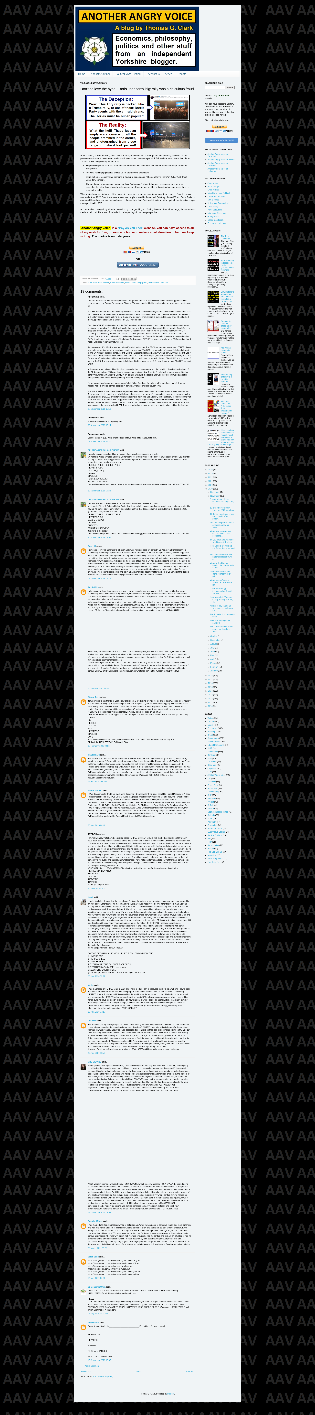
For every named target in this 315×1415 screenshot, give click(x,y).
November (215, 496)
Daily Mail (212, 765)
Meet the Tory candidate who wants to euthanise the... (221, 608)
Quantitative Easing (216, 832)
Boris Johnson (103, 283)
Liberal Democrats (216, 745)
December (215, 492)
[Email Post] (117, 279)
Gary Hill (92, 546)
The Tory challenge (225, 237)
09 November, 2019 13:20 (99, 441)
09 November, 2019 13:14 (99, 425)
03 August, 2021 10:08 (98, 1314)
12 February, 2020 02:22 (99, 781)
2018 (210, 675)
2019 (95, 283)
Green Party (213, 785)
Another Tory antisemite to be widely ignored (226, 378)
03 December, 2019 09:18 (99, 578)
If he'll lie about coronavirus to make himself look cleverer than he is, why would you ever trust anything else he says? (221, 437)
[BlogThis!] (125, 278)
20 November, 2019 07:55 (99, 491)
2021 (210, 481)
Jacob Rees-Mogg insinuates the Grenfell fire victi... (221, 591)
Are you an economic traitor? (226, 350)
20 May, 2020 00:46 (96, 825)
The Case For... (214, 862)
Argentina (212, 855)
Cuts (210, 772)
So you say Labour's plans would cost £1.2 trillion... (222, 541)
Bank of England (215, 835)
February (214, 667)
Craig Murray (213, 190)
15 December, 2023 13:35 (99, 1360)
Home (81, 74)
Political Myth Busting (128, 74)
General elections (117, 283)
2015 (210, 687)
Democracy (213, 752)
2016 (210, 683)
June (212, 651)
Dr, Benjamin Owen (96, 1287)
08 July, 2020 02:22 (96, 976)
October (214, 636)
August (213, 644)
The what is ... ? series (159, 74)
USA (210, 758)
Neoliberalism (214, 742)
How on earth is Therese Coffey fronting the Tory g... (221, 599)
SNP (210, 795)
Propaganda (142, 283)
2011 (210, 702)
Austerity (211, 731)
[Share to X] (128, 278)
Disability (212, 782)
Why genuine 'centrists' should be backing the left (221, 582)
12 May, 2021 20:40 (96, 1278)
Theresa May (153, 283)
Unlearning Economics (218, 203)
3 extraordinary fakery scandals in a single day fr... (222, 501)
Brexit (210, 735)
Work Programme (215, 858)
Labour (211, 721)
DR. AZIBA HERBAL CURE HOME (104, 450)
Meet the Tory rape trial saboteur (220, 621)
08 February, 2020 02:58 (99, 746)
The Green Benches (216, 196)
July (212, 648)
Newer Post (86, 1372)
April (212, 659)
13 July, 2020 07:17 (96, 1012)
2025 (210, 469)
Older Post (189, 1372)
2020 (210, 485)
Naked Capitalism (215, 220)
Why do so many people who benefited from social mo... (220, 533)
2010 (210, 706)
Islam (210, 818)
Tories (162, 283)
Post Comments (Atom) (103, 1376)
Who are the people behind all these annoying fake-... (222, 524)
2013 (210, 695)
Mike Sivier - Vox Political (219, 193)
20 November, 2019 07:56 (99, 537)
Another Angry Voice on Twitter (221, 160)
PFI (209, 838)
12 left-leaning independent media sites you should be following (227, 265)
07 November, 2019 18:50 (99, 409)
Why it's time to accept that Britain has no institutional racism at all (227, 297)
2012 (210, 699)
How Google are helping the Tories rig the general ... (222, 548)
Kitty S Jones (213, 200)
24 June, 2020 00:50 (97, 888)
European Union (215, 828)
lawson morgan (95, 790)
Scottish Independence (218, 812)
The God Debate (215, 852)
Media (127, 283)
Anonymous (93, 1322)
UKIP (210, 748)
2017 (90, 283)
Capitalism (212, 768)
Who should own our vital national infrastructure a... (221, 556)
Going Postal (213, 216)
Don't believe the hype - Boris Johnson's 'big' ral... (220, 574)
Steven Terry (94, 697)
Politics (133, 283)
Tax (209, 778)
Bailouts (211, 815)
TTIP (210, 842)
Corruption (212, 825)
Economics (212, 728)
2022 (210, 477)
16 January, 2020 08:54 (98, 688)
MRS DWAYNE (94, 1062)
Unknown (92, 1021)
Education (212, 762)
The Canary (213, 206)
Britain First (213, 788)
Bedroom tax (213, 845)
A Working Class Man (217, 213)
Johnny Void (213, 183)
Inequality (212, 822)
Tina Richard (94, 755)
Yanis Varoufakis (215, 210)
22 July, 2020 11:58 (96, 1053)
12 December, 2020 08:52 (99, 1212)
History (211, 848)
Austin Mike (93, 587)
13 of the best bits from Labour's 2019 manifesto (222, 509)
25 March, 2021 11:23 (97, 1248)
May (212, 655)
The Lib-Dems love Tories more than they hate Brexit (221, 629)
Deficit (210, 805)
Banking (211, 755)
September (215, 640)
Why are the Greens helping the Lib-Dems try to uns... (222, 565)
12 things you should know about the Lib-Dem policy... (222, 516)
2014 (210, 691)
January (214, 671)
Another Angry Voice (217, 775)
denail (90, 897)
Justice (211, 808)
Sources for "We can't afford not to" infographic (226, 324)
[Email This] (122, 278)
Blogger (170, 1394)
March (213, 663)
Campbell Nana (95, 1221)
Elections (212, 798)
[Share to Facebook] (131, 278)
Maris (90, 985)
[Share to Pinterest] (134, 278)
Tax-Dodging (213, 792)
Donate (182, 74)
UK (167, 283)
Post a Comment (91, 1366)
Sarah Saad (93, 1257)
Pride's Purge (214, 186)
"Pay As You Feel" (130, 228)
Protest (211, 802)
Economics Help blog (217, 223)
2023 (210, 473)
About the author (100, 74)
